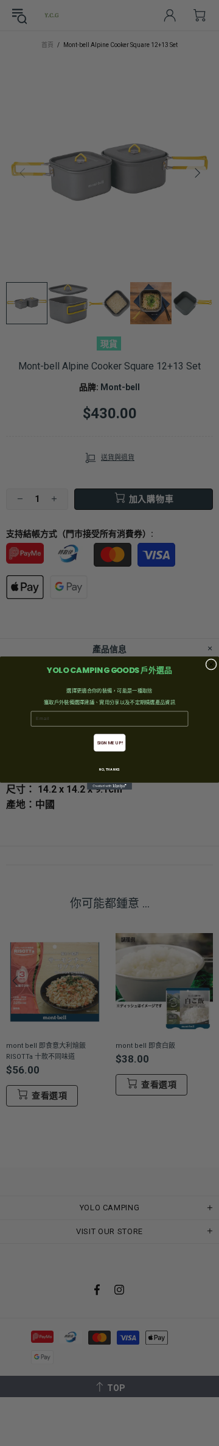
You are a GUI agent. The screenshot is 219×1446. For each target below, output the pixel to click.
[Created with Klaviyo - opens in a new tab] (109, 786)
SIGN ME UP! (110, 743)
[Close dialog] (211, 664)
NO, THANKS (109, 769)
